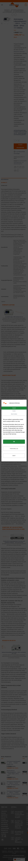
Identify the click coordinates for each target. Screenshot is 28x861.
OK (14, 441)
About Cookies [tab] (14, 414)
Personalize (14, 448)
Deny (14, 455)
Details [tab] (14, 411)
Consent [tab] (14, 408)
